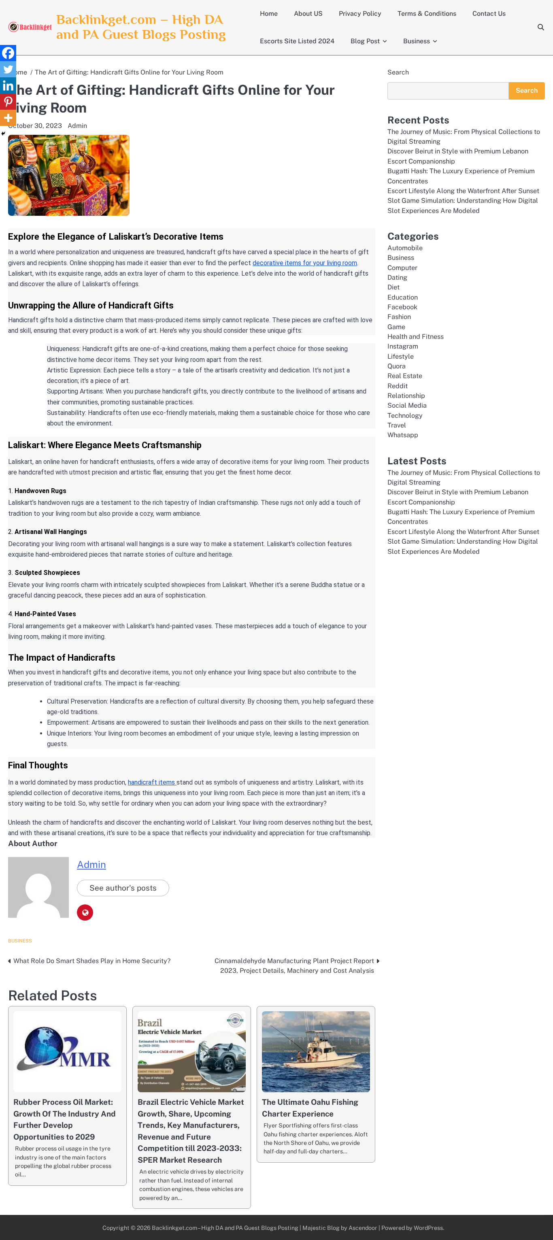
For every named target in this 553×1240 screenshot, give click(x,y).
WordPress (428, 1227)
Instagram (402, 346)
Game (396, 326)
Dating (397, 277)
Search (398, 72)
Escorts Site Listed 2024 (297, 41)
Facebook (402, 307)
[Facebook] (8, 53)
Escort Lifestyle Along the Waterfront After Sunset (463, 190)
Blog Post (365, 41)
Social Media (407, 405)
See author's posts (123, 887)
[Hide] (3, 133)
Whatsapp (402, 435)
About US (308, 13)
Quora (396, 366)
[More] (8, 118)
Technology (405, 415)
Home (269, 13)
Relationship (406, 396)
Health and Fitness (415, 336)
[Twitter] (8, 69)
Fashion (399, 317)
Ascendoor (363, 1227)
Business (416, 41)
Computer (402, 267)
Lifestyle (400, 356)
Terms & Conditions (427, 13)
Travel (396, 425)
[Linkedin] (8, 85)
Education (402, 297)
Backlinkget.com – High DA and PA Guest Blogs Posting (141, 27)
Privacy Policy (360, 13)
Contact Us (489, 13)
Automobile (405, 247)
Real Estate (404, 376)
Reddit (397, 385)
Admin (77, 126)
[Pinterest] (8, 102)
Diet (393, 287)
